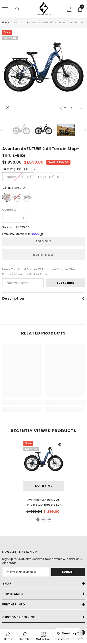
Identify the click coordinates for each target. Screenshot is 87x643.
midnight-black (49, 519)
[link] (22, 402)
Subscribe (65, 282)
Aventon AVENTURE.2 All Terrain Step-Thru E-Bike (43, 502)
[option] (43, 71)
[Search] (17, 9)
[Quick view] (60, 444)
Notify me (43, 486)
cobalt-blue (43, 519)
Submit (68, 572)
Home (5, 22)
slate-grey (38, 519)
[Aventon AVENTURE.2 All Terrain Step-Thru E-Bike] (43, 461)
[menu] (5, 9)
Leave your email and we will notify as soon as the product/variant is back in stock (38, 271)
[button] (72, 108)
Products (19, 22)
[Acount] (69, 9)
